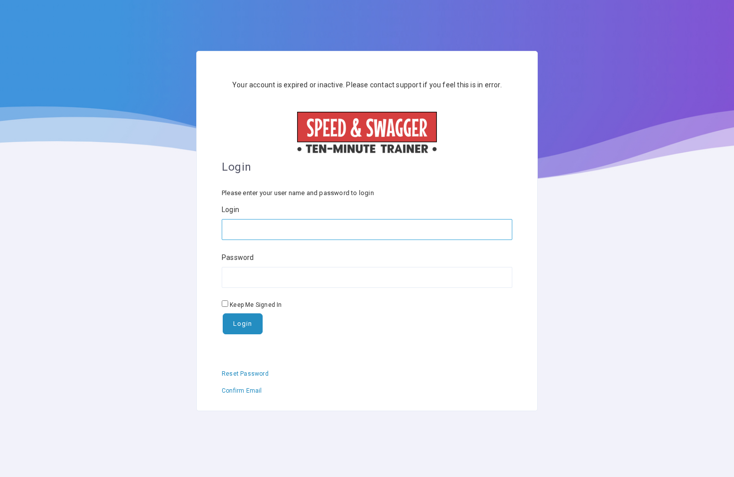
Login (230, 210)
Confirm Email (242, 390)
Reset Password (245, 373)
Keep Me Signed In (256, 304)
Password (238, 257)
